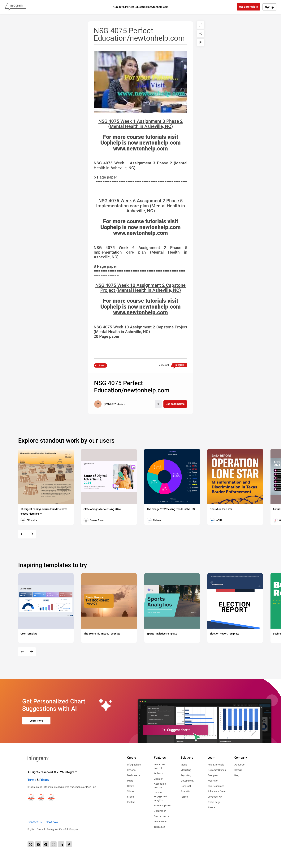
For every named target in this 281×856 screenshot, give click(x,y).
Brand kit (158, 778)
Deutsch (41, 829)
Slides (130, 796)
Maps (130, 780)
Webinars (213, 780)
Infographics (133, 764)
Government (187, 780)
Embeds (158, 773)
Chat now (52, 822)
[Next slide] (31, 534)
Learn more (36, 720)
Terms (32, 780)
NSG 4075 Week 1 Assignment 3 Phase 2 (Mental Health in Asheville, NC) (140, 124)
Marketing (186, 770)
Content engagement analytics (160, 796)
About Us (239, 764)
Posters (131, 802)
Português (52, 829)
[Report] (200, 42)
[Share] (200, 33)
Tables (130, 791)
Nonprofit (186, 786)
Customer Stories (217, 770)
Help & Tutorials (216, 764)
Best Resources (216, 786)
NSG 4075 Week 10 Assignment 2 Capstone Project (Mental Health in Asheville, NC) (140, 288)
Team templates (162, 805)
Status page (214, 802)
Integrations (160, 821)
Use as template (248, 6)
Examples (213, 775)
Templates (159, 826)
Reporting (186, 775)
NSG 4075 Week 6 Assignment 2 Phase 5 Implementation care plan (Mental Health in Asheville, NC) (140, 205)
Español (63, 829)
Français (73, 829)
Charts (130, 786)
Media (184, 764)
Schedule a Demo (217, 791)
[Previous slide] (22, 534)
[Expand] (200, 25)
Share (101, 365)
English (31, 829)
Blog (236, 775)
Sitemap (212, 807)
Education (186, 791)
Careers (238, 770)
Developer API (215, 796)
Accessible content (160, 785)
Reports (131, 770)
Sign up (269, 7)
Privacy (44, 780)
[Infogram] (15, 7)
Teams (184, 796)
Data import (160, 810)
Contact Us (35, 822)
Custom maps (161, 816)
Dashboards (133, 775)
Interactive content (159, 766)
